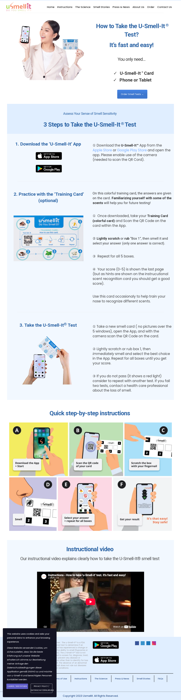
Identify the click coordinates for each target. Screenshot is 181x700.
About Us (138, 7)
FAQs (160, 678)
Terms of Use (60, 678)
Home (50, 7)
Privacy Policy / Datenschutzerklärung (41, 688)
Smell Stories (101, 7)
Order (150, 7)
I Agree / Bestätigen (17, 686)
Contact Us (164, 7)
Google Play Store (132, 150)
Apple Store (102, 150)
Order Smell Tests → (132, 94)
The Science (82, 7)
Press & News (121, 7)
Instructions (64, 7)
